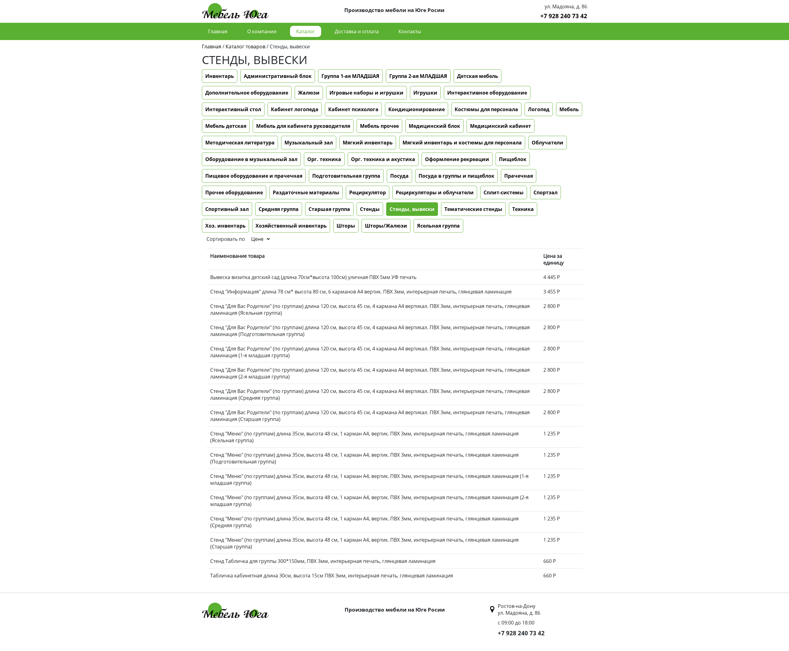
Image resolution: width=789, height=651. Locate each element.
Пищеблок (512, 159)
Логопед (539, 109)
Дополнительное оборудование (246, 92)
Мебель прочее (379, 126)
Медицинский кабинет (500, 126)
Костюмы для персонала (486, 109)
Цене (257, 239)
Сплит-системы (504, 192)
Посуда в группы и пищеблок (456, 175)
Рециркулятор (367, 192)
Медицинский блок (434, 126)
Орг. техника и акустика (383, 159)
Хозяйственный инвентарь (291, 225)
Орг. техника (324, 159)
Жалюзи (309, 92)
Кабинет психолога (353, 109)
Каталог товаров (245, 46)
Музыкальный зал (308, 142)
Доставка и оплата (357, 31)
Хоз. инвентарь (225, 225)
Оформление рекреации (457, 159)
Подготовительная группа (346, 175)
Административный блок (278, 76)
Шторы (346, 225)
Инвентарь (219, 76)
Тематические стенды (473, 209)
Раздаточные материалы (306, 192)
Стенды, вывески (412, 209)
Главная (217, 31)
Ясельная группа (438, 225)
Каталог (305, 31)
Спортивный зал (227, 209)
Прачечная (518, 175)
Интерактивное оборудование (487, 92)
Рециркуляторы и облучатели (435, 192)
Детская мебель (477, 76)
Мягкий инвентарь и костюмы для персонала (462, 142)
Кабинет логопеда (294, 109)
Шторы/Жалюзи (386, 225)
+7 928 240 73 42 (563, 16)
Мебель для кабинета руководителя (303, 126)
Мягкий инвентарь (368, 142)
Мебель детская (225, 126)
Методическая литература (240, 142)
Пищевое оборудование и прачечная (253, 175)
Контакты (410, 31)
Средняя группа (279, 209)
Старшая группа (329, 209)
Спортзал (545, 192)
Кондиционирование (416, 109)
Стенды (370, 209)
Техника (523, 209)
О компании (261, 31)
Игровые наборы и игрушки (366, 92)
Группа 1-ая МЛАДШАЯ (350, 76)
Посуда (399, 175)
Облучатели (547, 142)
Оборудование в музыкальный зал (251, 159)
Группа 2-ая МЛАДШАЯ (418, 76)
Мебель (569, 109)
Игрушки (425, 92)
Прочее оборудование (234, 192)
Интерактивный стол (233, 109)
